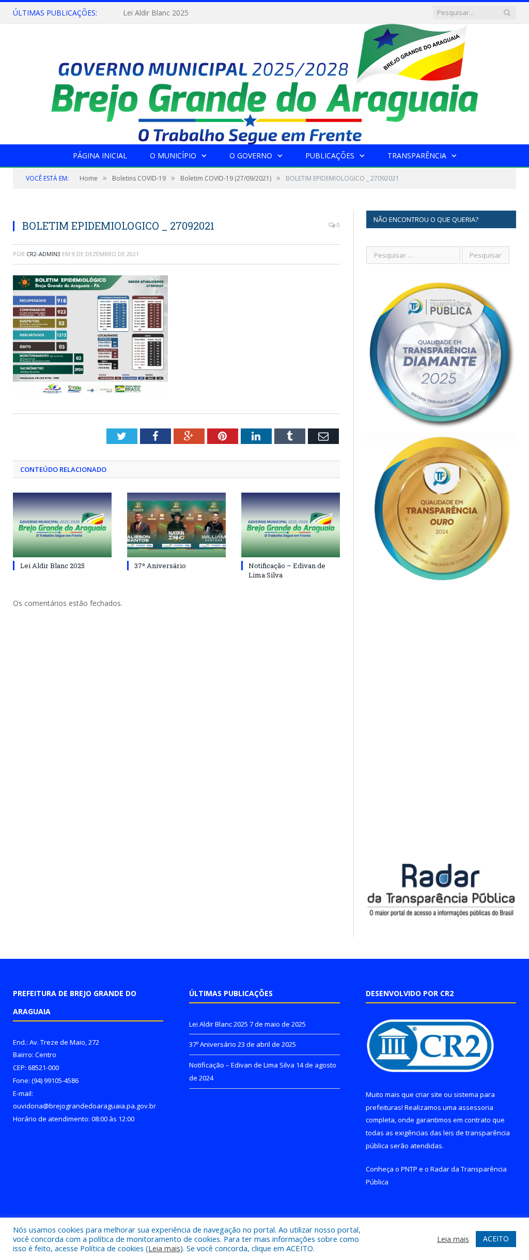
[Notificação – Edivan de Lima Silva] (290, 525)
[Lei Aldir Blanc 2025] (62, 525)
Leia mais (164, 1248)
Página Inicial (100, 155)
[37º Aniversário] (176, 525)
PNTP (409, 1169)
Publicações (329, 155)
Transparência (416, 155)
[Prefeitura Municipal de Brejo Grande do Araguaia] (264, 81)
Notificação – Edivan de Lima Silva (241, 1065)
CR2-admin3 (43, 254)
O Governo (250, 155)
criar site (428, 1094)
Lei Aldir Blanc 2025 (52, 565)
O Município (173, 155)
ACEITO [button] (496, 1238)
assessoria (475, 1107)
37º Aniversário (148, 13)
